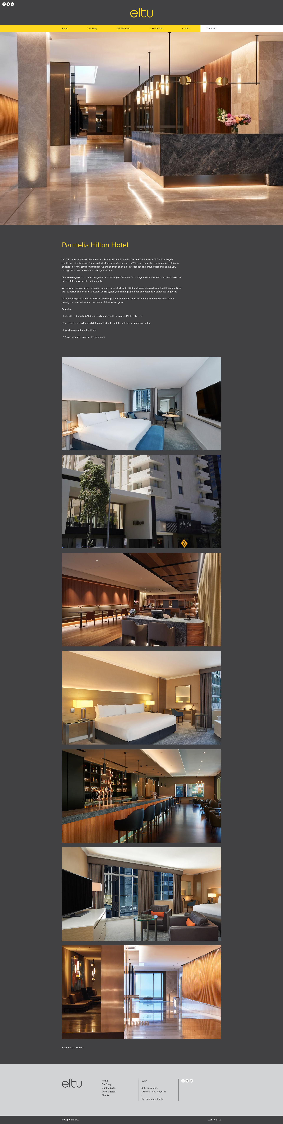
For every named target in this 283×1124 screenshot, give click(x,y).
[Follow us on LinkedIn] (12, 5)
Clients (186, 28)
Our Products (123, 28)
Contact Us (212, 28)
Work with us (214, 1119)
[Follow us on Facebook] (4, 5)
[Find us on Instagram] (8, 5)
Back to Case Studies (73, 1047)
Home (65, 28)
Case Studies (156, 28)
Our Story (92, 28)
